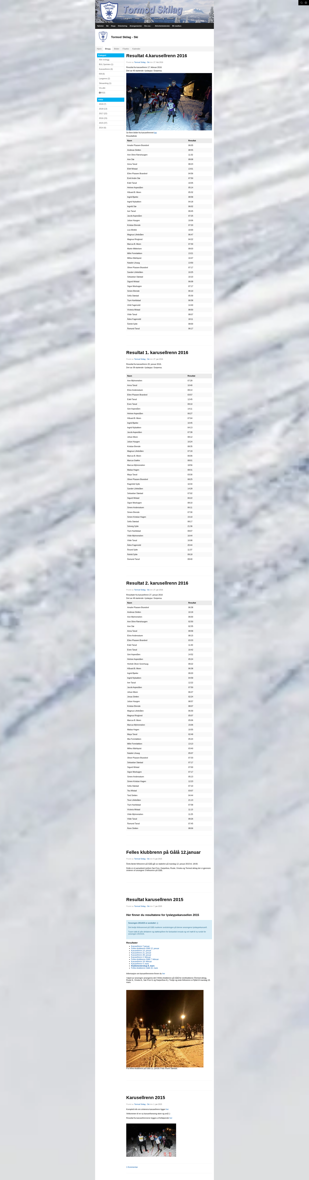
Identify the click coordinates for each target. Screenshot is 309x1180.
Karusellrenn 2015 (145, 1097)
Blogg (108, 49)
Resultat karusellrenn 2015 (154, 899)
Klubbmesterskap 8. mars (142, 966)
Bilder (116, 49)
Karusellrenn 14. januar (141, 951)
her (155, 133)
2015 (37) (103, 123)
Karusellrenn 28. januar (141, 955)
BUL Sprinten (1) (106, 64)
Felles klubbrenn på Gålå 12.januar (163, 852)
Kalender (136, 49)
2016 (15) (103, 118)
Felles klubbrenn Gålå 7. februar (145, 959)
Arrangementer (136, 26)
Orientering (122, 26)
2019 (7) (102, 104)
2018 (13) (103, 109)
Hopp (113, 26)
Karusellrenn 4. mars (140, 964)
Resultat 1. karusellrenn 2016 (157, 352)
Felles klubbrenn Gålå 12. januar (145, 948)
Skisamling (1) (105, 83)
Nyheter (100, 26)
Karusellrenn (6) (106, 69)
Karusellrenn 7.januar (140, 946)
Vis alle (102, 88)
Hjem (99, 49)
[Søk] (301, 2)
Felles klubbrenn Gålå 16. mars (144, 968)
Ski (107, 26)
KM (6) (102, 74)
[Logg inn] (306, 2)
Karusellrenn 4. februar (141, 957)
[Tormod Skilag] (154, 11)
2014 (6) (102, 128)
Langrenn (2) (104, 79)
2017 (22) (103, 113)
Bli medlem (176, 26)
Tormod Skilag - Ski (142, 62)
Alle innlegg (104, 60)
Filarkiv (126, 49)
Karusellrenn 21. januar (141, 953)
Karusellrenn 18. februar (141, 961)
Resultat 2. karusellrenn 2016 (157, 583)
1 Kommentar (132, 1167)
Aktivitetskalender (162, 26)
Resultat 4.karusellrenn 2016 (156, 55)
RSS (103, 93)
